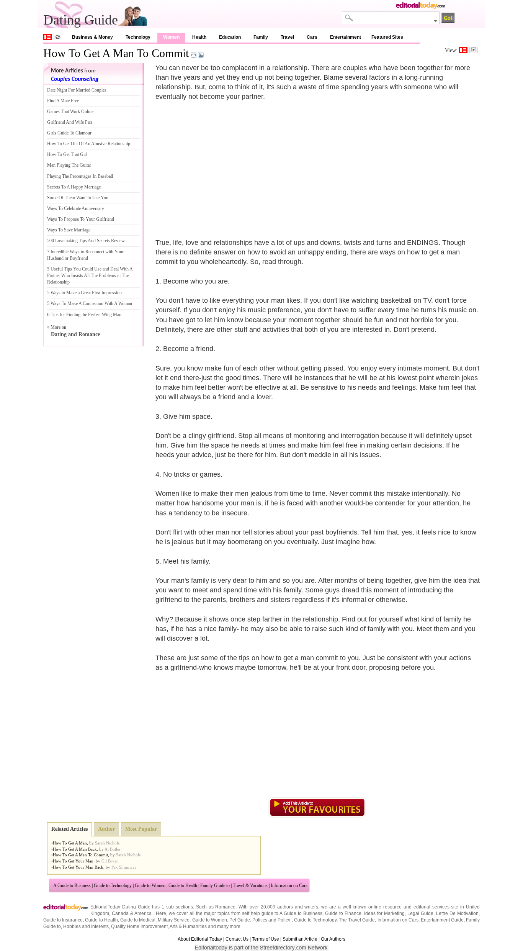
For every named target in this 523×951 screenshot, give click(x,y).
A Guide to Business (72, 885)
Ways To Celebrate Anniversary (75, 208)
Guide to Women (150, 885)
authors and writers (298, 907)
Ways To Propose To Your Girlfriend (80, 219)
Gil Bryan (110, 861)
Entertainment (345, 37)
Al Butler (113, 849)
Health (199, 37)
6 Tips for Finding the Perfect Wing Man (84, 314)
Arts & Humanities (188, 926)
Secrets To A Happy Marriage (74, 187)
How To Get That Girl (67, 154)
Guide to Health (182, 885)
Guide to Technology (113, 885)
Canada (120, 913)
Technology (138, 37)
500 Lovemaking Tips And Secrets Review (86, 240)
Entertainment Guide (442, 920)
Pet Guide (239, 920)
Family (260, 37)
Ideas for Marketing (384, 913)
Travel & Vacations (250, 885)
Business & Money (92, 37)
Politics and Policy (271, 920)
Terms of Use (265, 939)
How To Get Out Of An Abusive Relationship (88, 143)
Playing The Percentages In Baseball (80, 176)
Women (171, 37)
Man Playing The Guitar (69, 165)
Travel (287, 37)
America (143, 913)
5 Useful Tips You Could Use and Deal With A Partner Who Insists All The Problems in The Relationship (89, 275)
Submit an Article (300, 939)
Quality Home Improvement (139, 926)
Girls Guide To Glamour (69, 133)
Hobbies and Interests (86, 926)
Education (230, 37)
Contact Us (237, 939)
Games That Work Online (70, 111)
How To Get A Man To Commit (116, 53)
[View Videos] (473, 50)
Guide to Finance (343, 913)
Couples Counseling (74, 79)
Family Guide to (215, 885)
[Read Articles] (463, 50)
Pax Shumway (124, 867)
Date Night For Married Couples (76, 90)
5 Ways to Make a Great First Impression (84, 292)
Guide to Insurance (63, 920)
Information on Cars (289, 885)
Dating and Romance (75, 334)
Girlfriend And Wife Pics (70, 122)
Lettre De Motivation (457, 913)
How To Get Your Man (73, 861)
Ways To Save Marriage (68, 230)
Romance (225, 907)
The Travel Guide (357, 920)
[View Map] (58, 37)
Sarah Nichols (107, 843)
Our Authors (333, 939)
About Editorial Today (200, 939)
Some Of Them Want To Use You (77, 197)
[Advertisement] (219, 165)
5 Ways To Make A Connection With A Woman (89, 303)
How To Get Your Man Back (78, 867)
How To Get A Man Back (75, 849)
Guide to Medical (137, 920)
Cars (312, 37)
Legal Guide (420, 913)
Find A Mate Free (63, 100)
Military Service (174, 920)
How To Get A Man (70, 843)
